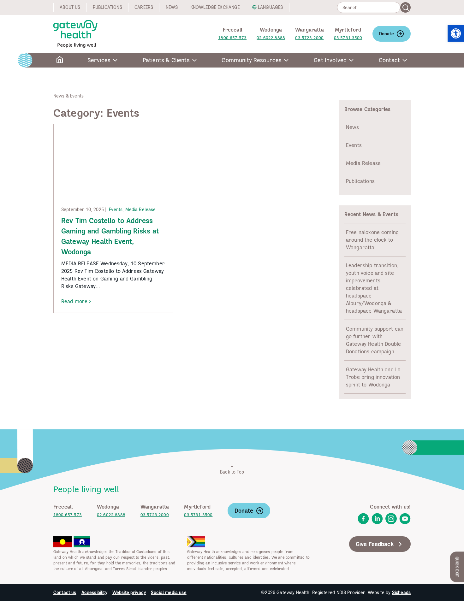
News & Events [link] (68, 96)
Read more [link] (74, 301)
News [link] (172, 7)
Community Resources (252, 60)
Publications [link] (107, 7)
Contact (389, 60)
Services (98, 60)
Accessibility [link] (94, 592)
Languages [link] (270, 7)
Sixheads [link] (401, 592)
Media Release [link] (140, 209)
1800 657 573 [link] (232, 37)
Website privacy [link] (129, 592)
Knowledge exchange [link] (215, 7)
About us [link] (70, 7)
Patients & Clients (166, 60)
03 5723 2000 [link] (309, 37)
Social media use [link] (169, 592)
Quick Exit (457, 567)
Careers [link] (143, 7)
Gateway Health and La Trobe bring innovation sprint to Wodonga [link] (373, 377)
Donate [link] (386, 34)
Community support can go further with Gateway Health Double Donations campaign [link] (374, 340)
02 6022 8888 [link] (271, 37)
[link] (456, 33)
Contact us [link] (64, 592)
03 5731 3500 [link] (348, 37)
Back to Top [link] (232, 472)
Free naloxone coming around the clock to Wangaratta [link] (372, 239)
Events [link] (115, 209)
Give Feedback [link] (375, 544)
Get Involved (330, 60)
